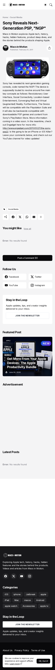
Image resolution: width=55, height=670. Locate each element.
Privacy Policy (22, 650)
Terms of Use (38, 650)
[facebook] (6, 576)
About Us (7, 650)
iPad (7, 600)
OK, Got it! (43, 661)
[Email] (34, 217)
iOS (6, 594)
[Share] (49, 48)
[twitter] (14, 576)
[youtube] (22, 576)
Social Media (16, 17)
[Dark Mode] (45, 4)
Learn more (15, 664)
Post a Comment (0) (27, 258)
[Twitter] (20, 217)
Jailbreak (30, 594)
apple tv (44, 606)
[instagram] (30, 576)
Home (5, 17)
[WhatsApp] (27, 217)
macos (27, 600)
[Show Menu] (4, 4)
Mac (16, 600)
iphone (17, 594)
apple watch (11, 606)
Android (40, 600)
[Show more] (41, 217)
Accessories (29, 606)
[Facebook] (13, 217)
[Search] (51, 4)
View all (27, 229)
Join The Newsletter (27, 315)
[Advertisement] (27, 174)
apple (43, 594)
